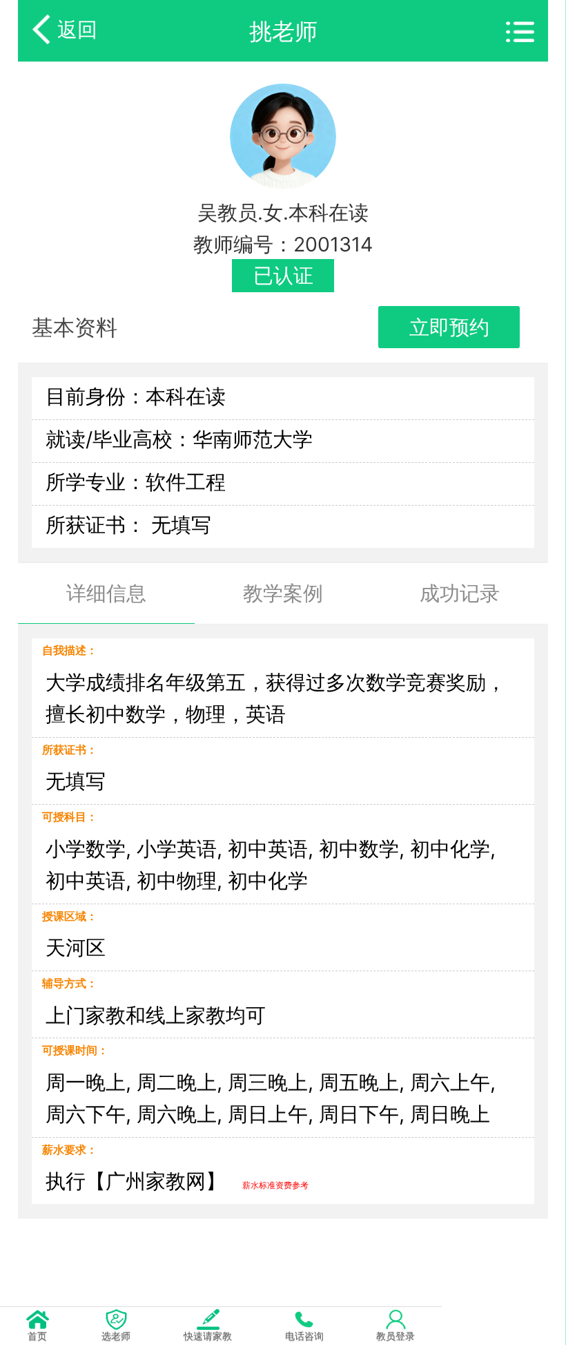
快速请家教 (208, 1336)
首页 (37, 1336)
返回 (77, 29)
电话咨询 (304, 1336)
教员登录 (395, 1336)
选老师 (115, 1336)
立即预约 (449, 327)
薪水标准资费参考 (275, 1185)
